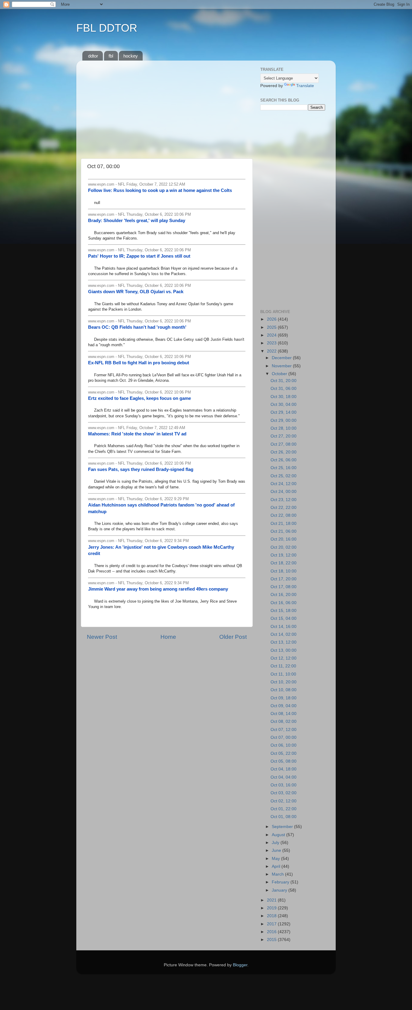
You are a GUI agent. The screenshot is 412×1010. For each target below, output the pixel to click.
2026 (272, 319)
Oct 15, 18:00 (283, 610)
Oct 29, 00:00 (283, 420)
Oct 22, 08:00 (283, 515)
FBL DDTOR (106, 28)
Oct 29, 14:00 (283, 412)
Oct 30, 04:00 (283, 404)
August (279, 835)
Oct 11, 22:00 (283, 666)
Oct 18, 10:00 (283, 571)
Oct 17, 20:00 (283, 579)
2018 (272, 916)
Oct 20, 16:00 (283, 539)
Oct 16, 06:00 (283, 603)
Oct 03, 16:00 (283, 785)
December (282, 358)
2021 (272, 900)
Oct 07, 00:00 (283, 737)
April (276, 866)
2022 (272, 351)
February (281, 882)
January (280, 890)
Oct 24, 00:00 (283, 491)
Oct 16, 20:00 (283, 594)
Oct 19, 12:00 (283, 555)
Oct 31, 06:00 (283, 388)
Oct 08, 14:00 (283, 713)
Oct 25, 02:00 (283, 476)
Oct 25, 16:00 (283, 468)
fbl (111, 55)
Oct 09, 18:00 (283, 698)
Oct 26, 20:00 (283, 452)
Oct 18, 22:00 (283, 563)
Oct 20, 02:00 (283, 547)
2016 (272, 932)
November (282, 366)
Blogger (240, 965)
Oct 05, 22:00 (283, 753)
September (283, 826)
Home (168, 637)
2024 (272, 335)
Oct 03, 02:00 (283, 793)
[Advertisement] (167, 107)
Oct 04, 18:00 (283, 769)
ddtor (93, 55)
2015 (272, 939)
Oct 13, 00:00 (283, 650)
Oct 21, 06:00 (283, 531)
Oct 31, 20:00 (283, 380)
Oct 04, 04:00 (283, 777)
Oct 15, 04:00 (283, 618)
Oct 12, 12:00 (283, 658)
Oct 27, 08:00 (283, 444)
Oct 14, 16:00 (283, 626)
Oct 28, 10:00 (283, 428)
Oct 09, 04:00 (283, 706)
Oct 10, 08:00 (283, 690)
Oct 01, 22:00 (283, 809)
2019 (272, 908)
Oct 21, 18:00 (283, 523)
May (276, 858)
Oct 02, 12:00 (283, 801)
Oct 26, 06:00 (283, 460)
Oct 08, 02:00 (283, 721)
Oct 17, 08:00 (283, 587)
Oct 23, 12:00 (283, 499)
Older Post (233, 637)
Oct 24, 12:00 (283, 483)
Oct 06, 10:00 (283, 745)
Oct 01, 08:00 (283, 816)
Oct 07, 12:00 (283, 729)
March (278, 874)
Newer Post (102, 637)
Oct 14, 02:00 (283, 634)
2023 (272, 343)
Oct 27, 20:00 (283, 436)
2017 (272, 924)
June (277, 850)
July (276, 842)
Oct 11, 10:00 (283, 674)
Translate (305, 85)
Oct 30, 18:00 (283, 396)
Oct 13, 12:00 (283, 642)
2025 (272, 327)
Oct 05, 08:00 (283, 761)
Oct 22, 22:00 (283, 507)
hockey (130, 55)
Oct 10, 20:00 (283, 682)
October (280, 374)
